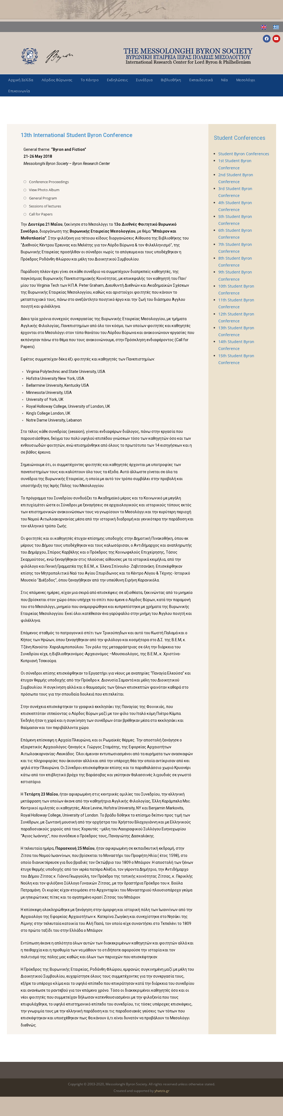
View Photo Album (44, 189)
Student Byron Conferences (243, 153)
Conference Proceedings (49, 181)
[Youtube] (276, 39)
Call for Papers (41, 214)
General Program (43, 198)
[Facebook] (267, 39)
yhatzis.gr (161, 1090)
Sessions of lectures (45, 206)
